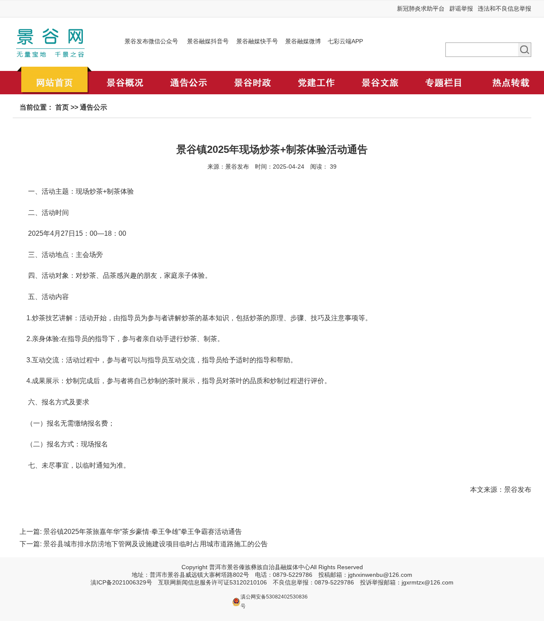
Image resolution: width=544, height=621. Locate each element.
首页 (62, 107)
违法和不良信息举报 (504, 8)
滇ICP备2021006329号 (121, 582)
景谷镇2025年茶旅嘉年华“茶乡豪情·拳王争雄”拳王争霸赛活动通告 (142, 531)
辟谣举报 (461, 8)
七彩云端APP (345, 41)
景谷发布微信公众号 (151, 41)
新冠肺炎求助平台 (421, 8)
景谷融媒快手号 (257, 41)
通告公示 (93, 107)
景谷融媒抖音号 (208, 41)
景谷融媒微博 (303, 41)
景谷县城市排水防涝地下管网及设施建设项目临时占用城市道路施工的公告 (155, 544)
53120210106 (248, 582)
